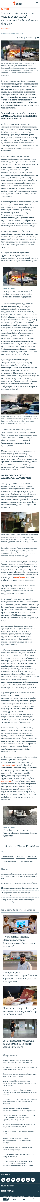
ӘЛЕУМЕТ (5, 9)
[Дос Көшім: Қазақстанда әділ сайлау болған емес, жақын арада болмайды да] (20, 1028)
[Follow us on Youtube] (13, 1180)
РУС (14, 1199)
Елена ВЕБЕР (6, 29)
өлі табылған (19, 578)
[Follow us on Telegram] (23, 1180)
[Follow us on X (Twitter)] (8, 1180)
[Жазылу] (33, 1180)
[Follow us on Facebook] (3, 1180)
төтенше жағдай (8, 765)
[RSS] (28, 1180)
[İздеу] (33, 1199)
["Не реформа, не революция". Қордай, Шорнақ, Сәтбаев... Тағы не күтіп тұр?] (20, 815)
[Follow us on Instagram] (18, 1180)
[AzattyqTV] (24, 1199)
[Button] (20, 37)
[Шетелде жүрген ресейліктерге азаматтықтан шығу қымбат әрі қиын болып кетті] (20, 995)
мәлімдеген (6, 781)
